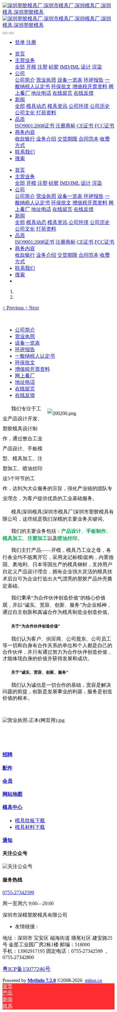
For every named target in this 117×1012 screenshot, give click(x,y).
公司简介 (25, 329)
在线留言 (25, 388)
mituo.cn (93, 980)
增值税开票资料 (32, 369)
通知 (7, 840)
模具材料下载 (30, 827)
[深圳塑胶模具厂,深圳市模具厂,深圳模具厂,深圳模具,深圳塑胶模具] (58, 15)
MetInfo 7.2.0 (41, 980)
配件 (7, 768)
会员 (7, 781)
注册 (31, 42)
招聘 (7, 754)
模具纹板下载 (30, 820)
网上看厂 (25, 375)
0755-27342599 (18, 892)
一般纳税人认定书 (35, 356)
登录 (20, 42)
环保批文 (25, 362)
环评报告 (25, 349)
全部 (20, 66)
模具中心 (12, 807)
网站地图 (12, 794)
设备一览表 (27, 343)
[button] (13, 307)
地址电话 (25, 382)
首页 (20, 53)
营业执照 (25, 336)
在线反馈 (25, 395)
